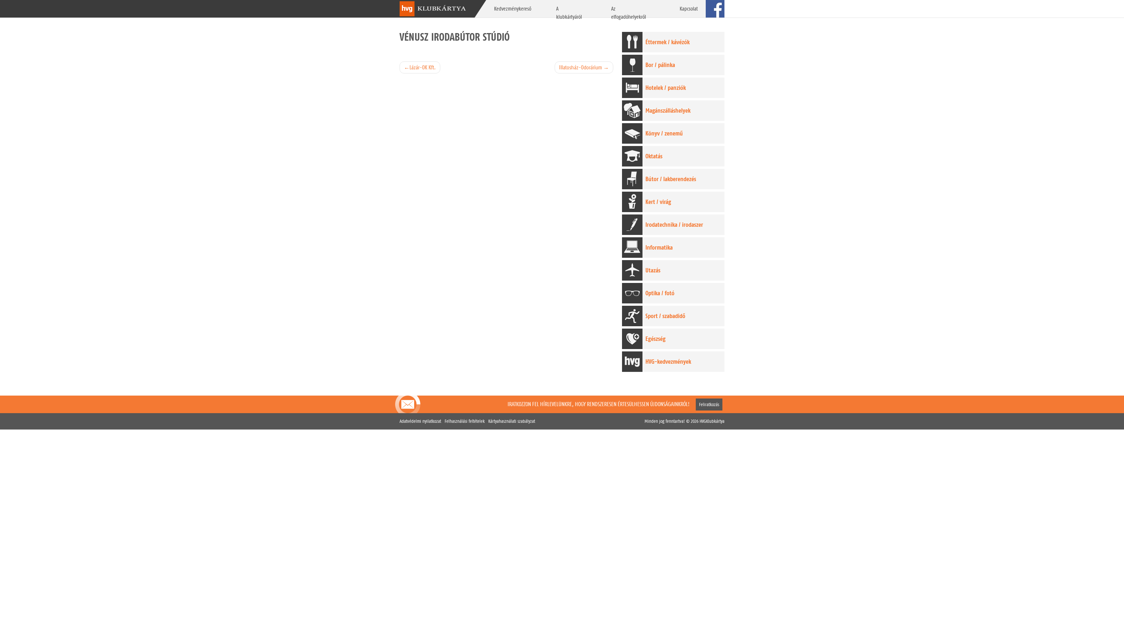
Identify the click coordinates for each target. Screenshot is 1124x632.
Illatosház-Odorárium (580, 67)
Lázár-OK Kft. (422, 67)
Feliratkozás (709, 404)
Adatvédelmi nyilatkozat (420, 421)
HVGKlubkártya (712, 421)
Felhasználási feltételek (465, 421)
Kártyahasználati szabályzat (511, 421)
